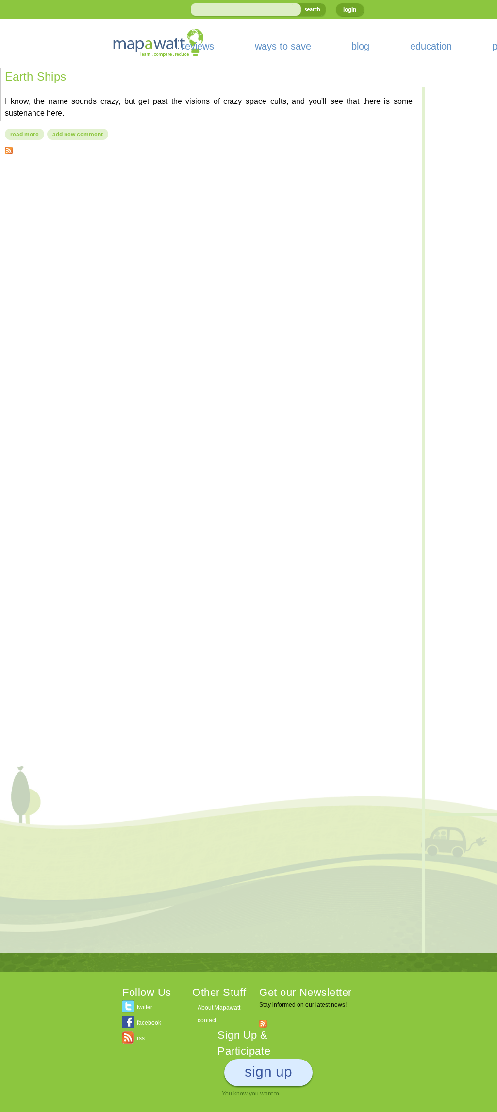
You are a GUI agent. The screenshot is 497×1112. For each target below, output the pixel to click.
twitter (144, 1007)
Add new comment (77, 134)
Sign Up (268, 1071)
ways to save (283, 46)
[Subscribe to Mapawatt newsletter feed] (263, 1023)
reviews (198, 46)
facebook (149, 1022)
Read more (27, 134)
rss (141, 1038)
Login (349, 9)
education (431, 46)
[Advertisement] (209, 232)
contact (207, 1020)
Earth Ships (35, 76)
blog (360, 46)
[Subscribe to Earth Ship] (9, 148)
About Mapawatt (219, 1007)
